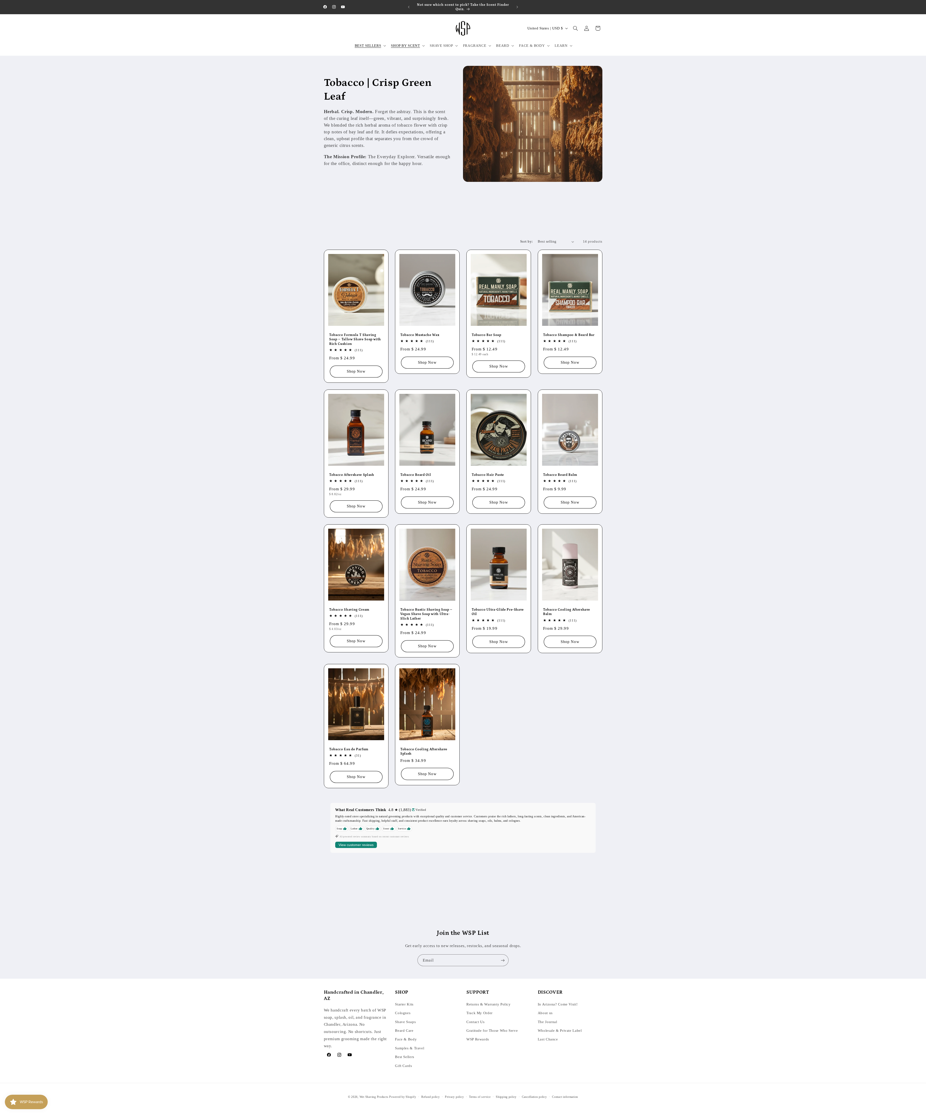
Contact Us (475, 1022)
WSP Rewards (477, 1039)
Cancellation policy (534, 1096)
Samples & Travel (409, 1048)
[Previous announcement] (408, 7)
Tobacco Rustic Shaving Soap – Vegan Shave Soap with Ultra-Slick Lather (426, 614)
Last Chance (548, 1039)
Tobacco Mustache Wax (419, 335)
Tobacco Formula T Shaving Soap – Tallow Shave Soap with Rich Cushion (355, 339)
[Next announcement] (517, 7)
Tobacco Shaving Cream (349, 609)
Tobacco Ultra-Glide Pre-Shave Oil (498, 612)
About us (545, 1013)
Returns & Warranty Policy (488, 1004)
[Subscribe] (502, 960)
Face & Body (406, 1039)
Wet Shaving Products (374, 1096)
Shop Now (356, 371)
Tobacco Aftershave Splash (351, 475)
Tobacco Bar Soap (486, 335)
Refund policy (430, 1096)
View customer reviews (356, 845)
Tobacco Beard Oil (415, 475)
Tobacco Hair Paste (488, 475)
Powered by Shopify (402, 1096)
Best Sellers (404, 1057)
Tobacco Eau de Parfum (348, 749)
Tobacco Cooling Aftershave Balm (566, 612)
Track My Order (479, 1013)
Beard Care (404, 1030)
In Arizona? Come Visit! (558, 1004)
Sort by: (526, 241)
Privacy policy (454, 1096)
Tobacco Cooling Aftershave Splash (423, 751)
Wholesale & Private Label (560, 1030)
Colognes (402, 1013)
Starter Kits (404, 1004)
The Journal (547, 1022)
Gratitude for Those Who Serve (492, 1030)
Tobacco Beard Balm (560, 475)
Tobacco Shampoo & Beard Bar (569, 335)
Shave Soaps (405, 1022)
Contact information (565, 1096)
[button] (370, 45)
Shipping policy (506, 1096)
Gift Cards (403, 1066)
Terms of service (480, 1096)
